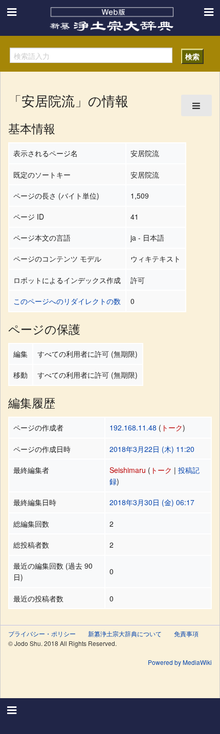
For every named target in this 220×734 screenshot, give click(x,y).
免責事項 (186, 633)
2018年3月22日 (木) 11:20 (151, 449)
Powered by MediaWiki (180, 662)
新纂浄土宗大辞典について (125, 633)
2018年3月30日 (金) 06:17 (151, 502)
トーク (172, 427)
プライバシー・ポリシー (42, 633)
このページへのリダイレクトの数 (67, 301)
